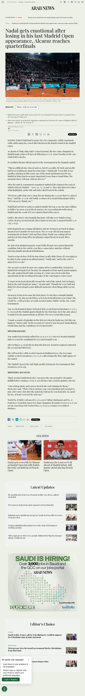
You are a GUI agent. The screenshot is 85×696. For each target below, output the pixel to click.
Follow (73, 134)
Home (7, 23)
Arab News (13, 2)
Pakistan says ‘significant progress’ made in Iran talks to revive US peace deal (35, 516)
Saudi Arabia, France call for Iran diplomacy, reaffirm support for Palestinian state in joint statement (35, 636)
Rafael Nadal (34, 426)
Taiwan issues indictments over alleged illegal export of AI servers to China (46, 17)
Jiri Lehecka (48, 426)
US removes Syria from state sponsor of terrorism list (31, 505)
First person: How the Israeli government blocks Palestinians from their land (34, 649)
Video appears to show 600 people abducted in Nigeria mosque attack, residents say (35, 536)
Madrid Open (20, 426)
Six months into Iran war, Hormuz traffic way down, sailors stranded (33, 496)
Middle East (12, 645)
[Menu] (3, 2)
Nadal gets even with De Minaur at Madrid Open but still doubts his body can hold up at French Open (24, 466)
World (20, 17)
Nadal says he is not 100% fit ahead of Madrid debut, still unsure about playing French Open (58, 466)
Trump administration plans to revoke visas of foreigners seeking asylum (32, 526)
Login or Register (10, 679)
